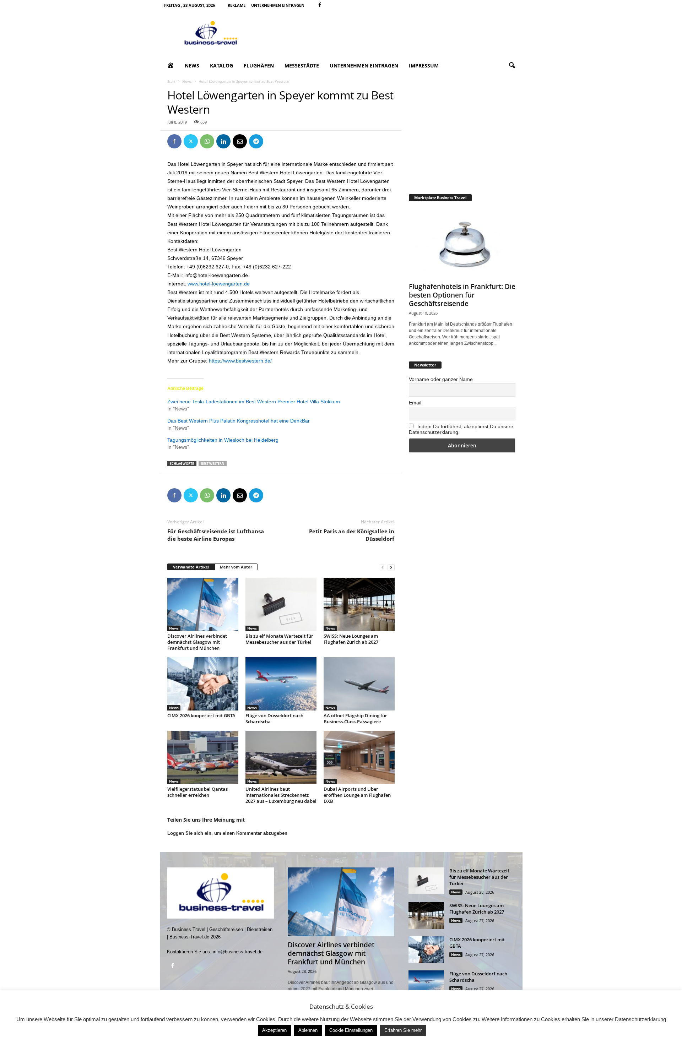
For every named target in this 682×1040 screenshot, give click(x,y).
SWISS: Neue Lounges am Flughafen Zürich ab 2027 (351, 639)
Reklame (236, 5)
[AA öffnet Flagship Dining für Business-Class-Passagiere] (359, 683)
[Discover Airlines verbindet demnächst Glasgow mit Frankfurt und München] (202, 604)
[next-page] (391, 567)
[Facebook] (320, 5)
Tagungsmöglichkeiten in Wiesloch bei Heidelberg (222, 440)
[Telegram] (256, 141)
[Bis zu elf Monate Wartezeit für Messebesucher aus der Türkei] (280, 604)
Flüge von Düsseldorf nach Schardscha (274, 718)
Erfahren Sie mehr (403, 1030)
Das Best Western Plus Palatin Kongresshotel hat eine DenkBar (238, 421)
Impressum (424, 65)
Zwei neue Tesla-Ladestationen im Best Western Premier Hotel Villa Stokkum (253, 401)
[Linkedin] (223, 141)
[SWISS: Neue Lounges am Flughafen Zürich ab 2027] (359, 604)
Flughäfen (259, 65)
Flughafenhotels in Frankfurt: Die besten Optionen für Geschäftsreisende (462, 295)
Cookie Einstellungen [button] (351, 1030)
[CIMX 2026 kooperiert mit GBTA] (202, 683)
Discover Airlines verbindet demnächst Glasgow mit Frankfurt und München (197, 642)
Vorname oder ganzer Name (441, 379)
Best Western (212, 463)
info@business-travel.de (237, 951)
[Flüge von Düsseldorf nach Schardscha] (280, 683)
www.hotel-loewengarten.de (219, 284)
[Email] (240, 141)
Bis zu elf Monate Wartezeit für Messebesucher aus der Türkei (279, 639)
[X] (191, 141)
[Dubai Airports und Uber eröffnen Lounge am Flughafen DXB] (359, 757)
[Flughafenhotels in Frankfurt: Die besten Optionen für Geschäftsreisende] (462, 243)
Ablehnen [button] (308, 1030)
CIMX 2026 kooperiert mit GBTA (201, 715)
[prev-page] (382, 567)
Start (171, 81)
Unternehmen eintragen (277, 5)
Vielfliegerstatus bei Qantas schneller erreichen (197, 792)
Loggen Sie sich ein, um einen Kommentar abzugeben (227, 833)
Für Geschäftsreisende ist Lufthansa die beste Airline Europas (215, 535)
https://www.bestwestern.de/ (240, 361)
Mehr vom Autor (236, 567)
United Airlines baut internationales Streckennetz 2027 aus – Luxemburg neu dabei (280, 795)
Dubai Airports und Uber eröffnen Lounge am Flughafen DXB (357, 795)
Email (415, 402)
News (192, 65)
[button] (512, 65)
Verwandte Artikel (191, 567)
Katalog (221, 65)
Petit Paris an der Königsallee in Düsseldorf (351, 535)
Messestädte (302, 65)
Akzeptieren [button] (274, 1030)
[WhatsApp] (207, 141)
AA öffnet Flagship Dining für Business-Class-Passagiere (355, 718)
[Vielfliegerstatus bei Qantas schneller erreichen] (202, 757)
